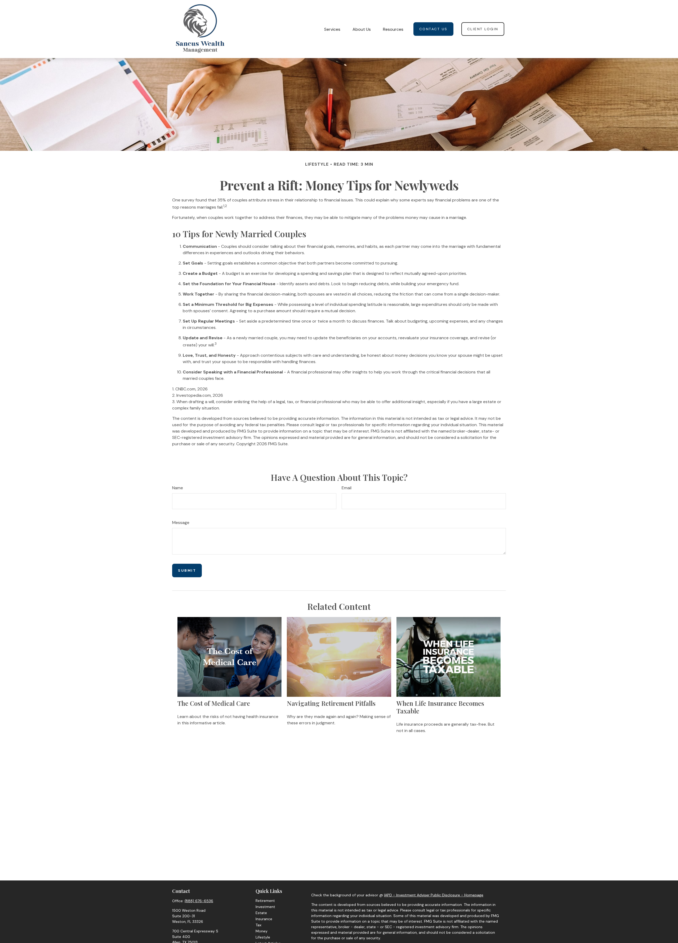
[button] (332, 29)
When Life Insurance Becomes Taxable (440, 707)
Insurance (264, 918)
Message (180, 522)
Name (177, 488)
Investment (265, 906)
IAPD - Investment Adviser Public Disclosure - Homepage (433, 895)
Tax (258, 925)
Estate (261, 912)
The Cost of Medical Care (213, 703)
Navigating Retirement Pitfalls (331, 703)
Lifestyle (263, 937)
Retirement (265, 900)
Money (261, 931)
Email (346, 488)
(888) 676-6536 (199, 900)
